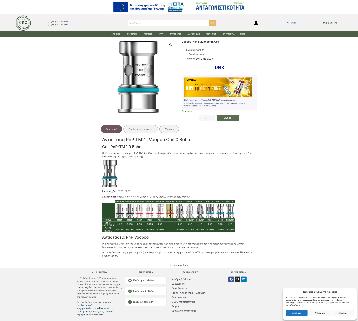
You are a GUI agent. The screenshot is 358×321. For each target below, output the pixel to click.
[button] (170, 44)
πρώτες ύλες (97, 311)
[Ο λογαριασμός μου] (256, 23)
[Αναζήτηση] (212, 23)
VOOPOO (200, 54)
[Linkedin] (244, 279)
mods (88, 308)
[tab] (111, 129)
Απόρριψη (320, 313)
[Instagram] (237, 279)
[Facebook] (231, 279)
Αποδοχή (296, 313)
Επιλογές (343, 313)
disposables (97, 308)
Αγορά (227, 118)
